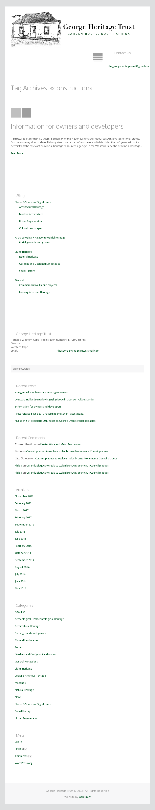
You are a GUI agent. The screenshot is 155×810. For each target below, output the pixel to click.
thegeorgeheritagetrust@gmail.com (129, 66)
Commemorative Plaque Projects (38, 285)
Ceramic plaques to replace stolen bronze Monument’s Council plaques (67, 451)
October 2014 (23, 552)
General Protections (26, 661)
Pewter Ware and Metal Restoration (60, 444)
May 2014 (20, 588)
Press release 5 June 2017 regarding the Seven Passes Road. (49, 413)
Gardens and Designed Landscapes (39, 263)
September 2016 (24, 524)
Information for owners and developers (67, 126)
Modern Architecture (31, 214)
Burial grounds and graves (34, 242)
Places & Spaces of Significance (33, 202)
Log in (18, 741)
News (18, 697)
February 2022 (23, 503)
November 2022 (24, 496)
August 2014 (22, 567)
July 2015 (20, 531)
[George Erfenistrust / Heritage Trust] (74, 28)
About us (20, 611)
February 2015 (23, 545)
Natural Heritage (28, 256)
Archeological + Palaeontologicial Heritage (39, 619)
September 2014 (24, 560)
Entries (21, 748)
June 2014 (20, 581)
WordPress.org (23, 763)
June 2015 (20, 538)
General (19, 280)
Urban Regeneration (31, 221)
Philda (18, 465)
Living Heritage (23, 251)
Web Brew (85, 796)
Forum (18, 647)
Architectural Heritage (31, 207)
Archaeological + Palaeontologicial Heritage (40, 237)
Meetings (20, 682)
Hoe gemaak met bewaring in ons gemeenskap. (42, 392)
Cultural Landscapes (30, 228)
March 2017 (21, 510)
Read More (17, 153)
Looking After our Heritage (34, 292)
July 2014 (20, 574)
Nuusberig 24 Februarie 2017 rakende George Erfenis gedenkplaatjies (55, 420)
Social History (27, 270)
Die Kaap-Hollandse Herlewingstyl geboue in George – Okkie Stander (54, 399)
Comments (23, 756)
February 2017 (23, 517)
